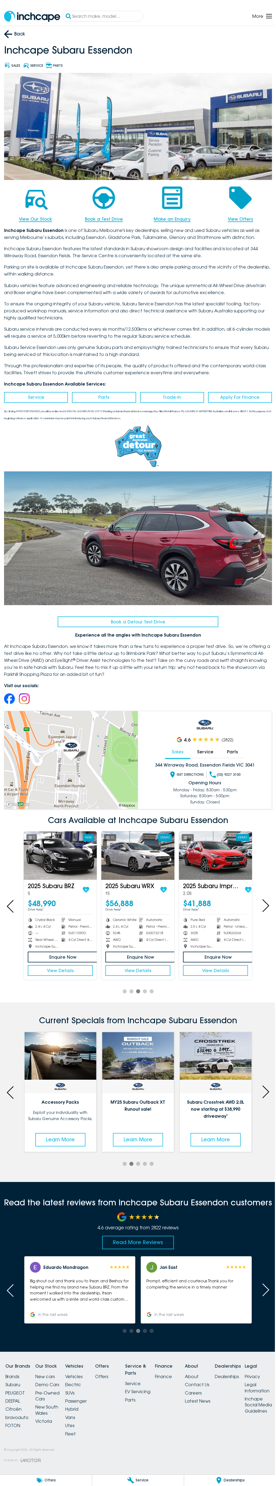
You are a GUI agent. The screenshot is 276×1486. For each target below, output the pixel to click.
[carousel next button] (261, 901)
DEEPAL (12, 1395)
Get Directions (187, 771)
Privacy (13, 1448)
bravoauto (17, 1412)
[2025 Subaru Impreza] (212, 851)
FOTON (12, 1420)
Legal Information (17, 1459)
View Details (59, 966)
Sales (175, 748)
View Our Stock (34, 217)
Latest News (217, 1395)
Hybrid (78, 1403)
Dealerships (249, 1371)
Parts (102, 395)
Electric (80, 1379)
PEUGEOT (15, 1387)
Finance (179, 1371)
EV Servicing (150, 1386)
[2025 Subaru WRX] (136, 851)
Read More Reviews (136, 1237)
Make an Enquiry (169, 217)
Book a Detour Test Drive (136, 618)
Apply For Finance (236, 395)
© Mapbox (125, 802)
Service (35, 395)
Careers (212, 1387)
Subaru (12, 1379)
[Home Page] (32, 16)
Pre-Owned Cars (51, 1390)
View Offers (237, 217)
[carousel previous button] (11, 901)
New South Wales (50, 1404)
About (211, 1371)
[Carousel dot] (122, 987)
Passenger (82, 1395)
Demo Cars (50, 1379)
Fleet (77, 1428)
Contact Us (216, 1379)
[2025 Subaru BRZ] (59, 851)
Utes (76, 1420)
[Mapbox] (19, 801)
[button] (78, 1284)
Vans (76, 1412)
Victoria (47, 1415)
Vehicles (80, 1371)
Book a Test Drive (102, 217)
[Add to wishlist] (85, 885)
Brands (12, 1371)
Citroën (13, 1403)
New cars (48, 1371)
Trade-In (169, 395)
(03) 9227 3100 (225, 771)
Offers (111, 1371)
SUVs (76, 1387)
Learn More (59, 1134)
